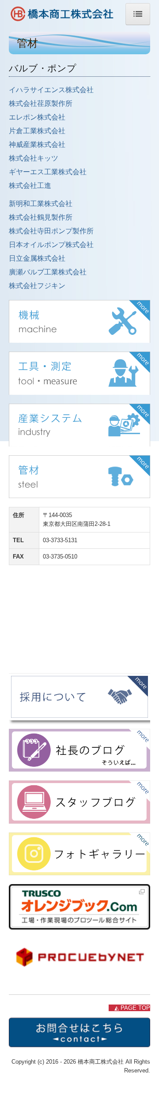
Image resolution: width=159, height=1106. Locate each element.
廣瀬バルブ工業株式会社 (48, 272)
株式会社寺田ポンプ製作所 (51, 231)
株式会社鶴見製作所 (40, 217)
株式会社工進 (30, 185)
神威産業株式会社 (37, 144)
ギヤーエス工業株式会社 (48, 172)
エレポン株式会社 (37, 117)
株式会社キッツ (33, 158)
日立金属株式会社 (37, 258)
